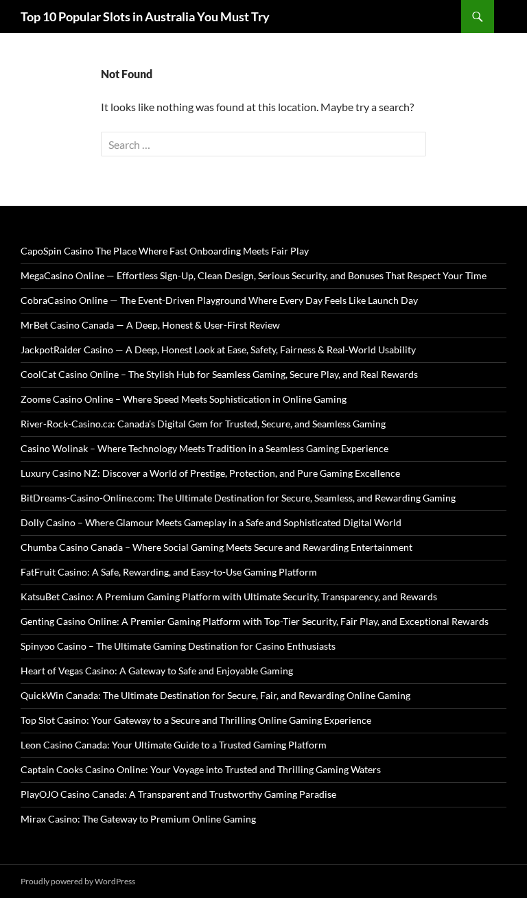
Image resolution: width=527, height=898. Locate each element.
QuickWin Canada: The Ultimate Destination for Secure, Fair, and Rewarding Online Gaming (215, 695)
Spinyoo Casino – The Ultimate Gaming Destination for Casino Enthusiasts (178, 646)
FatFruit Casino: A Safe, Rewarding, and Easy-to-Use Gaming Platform (169, 572)
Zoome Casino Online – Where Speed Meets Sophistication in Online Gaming (184, 399)
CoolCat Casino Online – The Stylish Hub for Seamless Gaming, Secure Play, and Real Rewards (219, 374)
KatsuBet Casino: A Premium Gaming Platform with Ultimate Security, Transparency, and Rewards (229, 596)
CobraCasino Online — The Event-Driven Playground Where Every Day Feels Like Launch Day (219, 300)
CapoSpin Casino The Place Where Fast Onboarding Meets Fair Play (165, 251)
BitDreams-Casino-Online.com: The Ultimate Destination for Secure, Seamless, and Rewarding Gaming (238, 498)
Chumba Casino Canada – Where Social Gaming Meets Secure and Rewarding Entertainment (216, 547)
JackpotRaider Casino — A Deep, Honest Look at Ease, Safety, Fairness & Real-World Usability (218, 349)
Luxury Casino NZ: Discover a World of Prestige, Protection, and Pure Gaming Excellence (210, 473)
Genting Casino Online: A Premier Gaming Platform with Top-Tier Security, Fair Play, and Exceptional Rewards (255, 621)
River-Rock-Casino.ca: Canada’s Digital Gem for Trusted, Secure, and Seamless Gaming (203, 423)
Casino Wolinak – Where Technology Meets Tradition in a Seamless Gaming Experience (204, 448)
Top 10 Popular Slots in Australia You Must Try (145, 16)
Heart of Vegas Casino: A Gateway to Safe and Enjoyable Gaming (157, 670)
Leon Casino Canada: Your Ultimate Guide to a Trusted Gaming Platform (174, 745)
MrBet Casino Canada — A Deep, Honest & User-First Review (150, 325)
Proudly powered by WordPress (78, 881)
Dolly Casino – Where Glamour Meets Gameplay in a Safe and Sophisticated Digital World (211, 522)
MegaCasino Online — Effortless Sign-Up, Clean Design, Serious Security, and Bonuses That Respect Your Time (254, 275)
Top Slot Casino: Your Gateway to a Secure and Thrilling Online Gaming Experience (196, 720)
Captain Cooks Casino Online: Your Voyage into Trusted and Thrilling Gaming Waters (201, 769)
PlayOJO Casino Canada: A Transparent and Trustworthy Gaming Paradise (178, 794)
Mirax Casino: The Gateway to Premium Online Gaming (138, 819)
